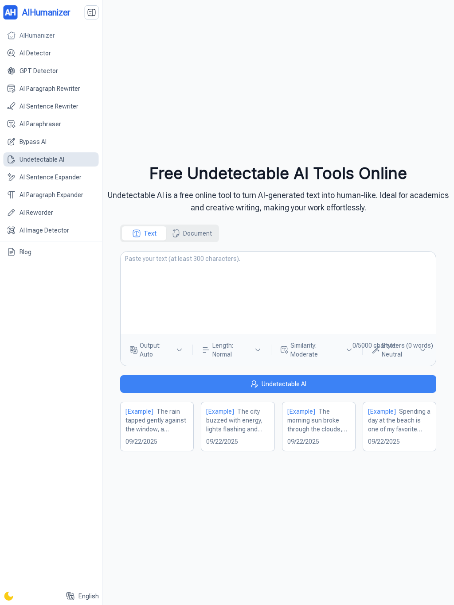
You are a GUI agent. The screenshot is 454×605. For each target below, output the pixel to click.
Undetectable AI (284, 384)
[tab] (144, 233)
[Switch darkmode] (9, 596)
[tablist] (169, 233)
